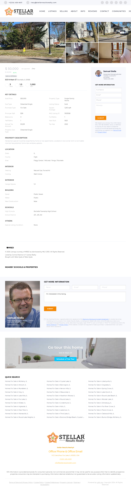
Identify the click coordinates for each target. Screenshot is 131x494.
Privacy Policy (102, 132)
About (74, 11)
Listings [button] (52, 11)
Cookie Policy (39, 482)
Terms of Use (117, 130)
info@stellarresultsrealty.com (65, 463)
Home (42, 11)
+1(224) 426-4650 (65, 459)
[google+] (125, 2)
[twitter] (111, 2)
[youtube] (120, 2)
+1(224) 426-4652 (108, 79)
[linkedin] (106, 2)
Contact (104, 11)
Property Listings (66, 482)
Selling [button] (64, 11)
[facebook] (102, 2)
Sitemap (77, 482)
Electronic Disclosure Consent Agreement (96, 319)
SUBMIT (50, 309)
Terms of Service (51, 324)
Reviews (92, 11)
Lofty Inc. (100, 482)
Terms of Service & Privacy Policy (21, 482)
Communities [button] (119, 11)
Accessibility (44, 485)
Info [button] (83, 11)
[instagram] (116, 2)
